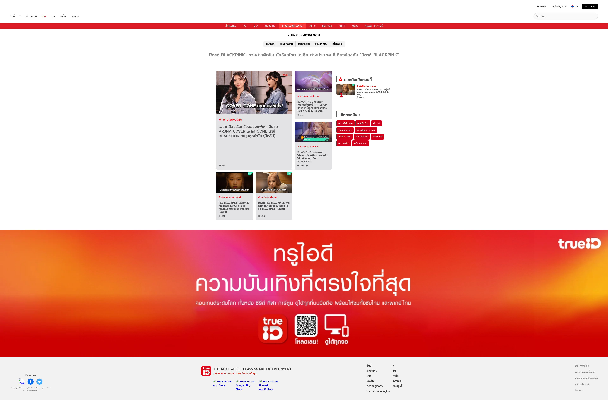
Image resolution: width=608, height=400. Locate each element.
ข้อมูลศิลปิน (321, 44)
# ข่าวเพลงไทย (230, 119)
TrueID (19, 6)
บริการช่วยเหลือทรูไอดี (378, 391)
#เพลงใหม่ (377, 136)
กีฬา (245, 26)
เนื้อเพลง (337, 44)
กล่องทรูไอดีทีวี (375, 386)
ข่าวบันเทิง (270, 26)
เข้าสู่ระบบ (590, 6)
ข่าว (256, 26)
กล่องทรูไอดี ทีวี (560, 6)
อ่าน (44, 16)
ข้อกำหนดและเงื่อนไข (585, 372)
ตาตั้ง (63, 16)
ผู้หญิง (342, 26)
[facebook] (30, 381)
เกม (53, 16)
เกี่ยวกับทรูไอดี (582, 366)
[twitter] (39, 381)
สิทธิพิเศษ (31, 16)
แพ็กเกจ (397, 381)
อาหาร (312, 26)
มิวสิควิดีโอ (304, 44)
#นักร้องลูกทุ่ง (344, 136)
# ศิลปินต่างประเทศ (267, 197)
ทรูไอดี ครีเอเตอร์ (374, 26)
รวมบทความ (286, 44)
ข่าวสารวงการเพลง (292, 26)
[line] (22, 381)
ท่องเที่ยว (327, 26)
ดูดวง (355, 26)
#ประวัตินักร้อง (345, 130)
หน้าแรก (270, 44)
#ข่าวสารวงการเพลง (365, 130)
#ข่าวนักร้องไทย (345, 123)
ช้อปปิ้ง (370, 381)
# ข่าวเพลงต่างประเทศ (308, 96)
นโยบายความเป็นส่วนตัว (586, 378)
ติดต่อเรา (579, 390)
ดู (20, 16)
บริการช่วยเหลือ (582, 384)
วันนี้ (12, 16)
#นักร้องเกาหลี (360, 143)
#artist (376, 123)
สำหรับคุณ (230, 26)
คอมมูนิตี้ (397, 386)
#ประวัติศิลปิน (362, 136)
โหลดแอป (541, 6)
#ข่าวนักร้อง (343, 143)
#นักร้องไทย (362, 123)
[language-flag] (572, 6)
